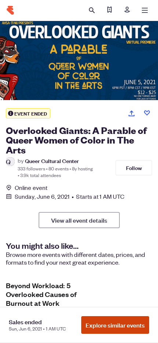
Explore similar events (115, 325)
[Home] (10, 10)
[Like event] (147, 113)
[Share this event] (131, 113)
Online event (31, 187)
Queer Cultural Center (52, 160)
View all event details (79, 220)
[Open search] (92, 10)
